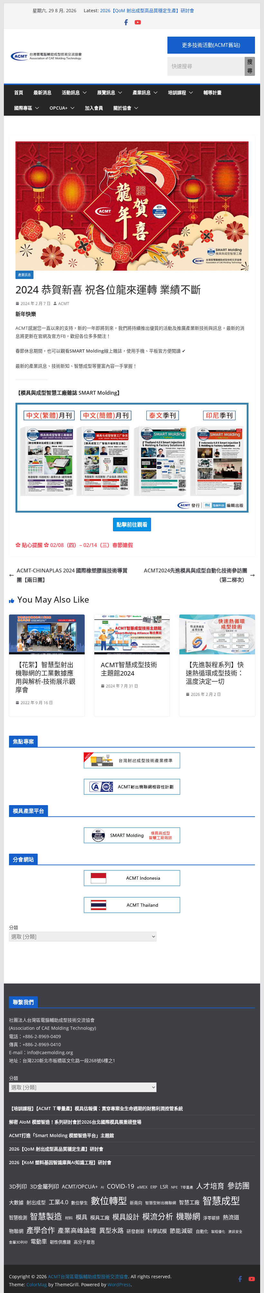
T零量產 (187, 1187)
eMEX (142, 1187)
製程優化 (218, 1231)
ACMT (63, 303)
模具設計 (125, 1216)
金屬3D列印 (18, 1242)
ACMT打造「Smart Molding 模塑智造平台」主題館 (61, 1135)
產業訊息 (142, 92)
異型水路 (111, 1230)
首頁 (18, 92)
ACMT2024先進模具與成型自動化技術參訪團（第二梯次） (195, 575)
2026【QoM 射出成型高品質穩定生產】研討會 (147, 10)
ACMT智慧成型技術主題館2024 (129, 669)
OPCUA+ (59, 108)
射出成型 (36, 1202)
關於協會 (122, 108)
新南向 (136, 1203)
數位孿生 (79, 1203)
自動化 (202, 1231)
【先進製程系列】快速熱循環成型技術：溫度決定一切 (215, 673)
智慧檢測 (18, 1218)
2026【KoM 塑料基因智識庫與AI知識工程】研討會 (60, 1162)
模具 (81, 1217)
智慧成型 (221, 1200)
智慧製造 (46, 1216)
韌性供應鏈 (60, 1242)
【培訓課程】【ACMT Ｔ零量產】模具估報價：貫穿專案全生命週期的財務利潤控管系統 (96, 1108)
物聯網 (16, 1231)
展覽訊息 (106, 92)
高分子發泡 (84, 1242)
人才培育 (210, 1185)
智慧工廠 (189, 1202)
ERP (153, 1187)
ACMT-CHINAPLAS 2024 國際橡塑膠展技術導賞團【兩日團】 (72, 575)
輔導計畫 (212, 92)
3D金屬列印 (44, 1186)
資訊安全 (235, 1231)
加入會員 (94, 108)
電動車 (39, 1241)
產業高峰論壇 (77, 1230)
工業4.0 (58, 1202)
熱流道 (231, 1217)
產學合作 (40, 1230)
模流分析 (157, 1216)
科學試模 (157, 1231)
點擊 (132, 524)
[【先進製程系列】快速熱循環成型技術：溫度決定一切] (217, 619)
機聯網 (188, 1216)
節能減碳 (181, 1231)
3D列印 (18, 1186)
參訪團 (238, 1186)
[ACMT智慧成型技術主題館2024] (132, 619)
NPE (174, 1187)
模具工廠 (99, 1217)
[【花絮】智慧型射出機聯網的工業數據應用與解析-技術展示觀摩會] (46, 619)
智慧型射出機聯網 (160, 1202)
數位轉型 (109, 1201)
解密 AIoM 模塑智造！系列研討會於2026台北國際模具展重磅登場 (75, 1122)
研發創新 (136, 1231)
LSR (164, 1186)
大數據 (16, 1202)
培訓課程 (177, 92)
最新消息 (42, 92)
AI (102, 1187)
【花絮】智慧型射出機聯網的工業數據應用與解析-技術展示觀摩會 (45, 677)
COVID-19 (120, 1186)
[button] (83, 92)
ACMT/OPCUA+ (80, 1186)
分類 (13, 927)
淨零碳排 (211, 1218)
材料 (69, 1217)
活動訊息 (71, 92)
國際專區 (23, 108)
